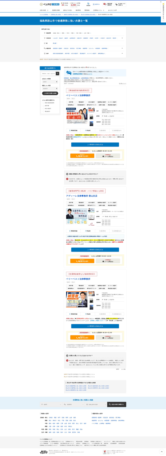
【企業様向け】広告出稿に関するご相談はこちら (70, 445)
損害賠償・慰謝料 (57, 48)
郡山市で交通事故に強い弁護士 (88, 14)
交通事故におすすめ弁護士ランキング (48, 445)
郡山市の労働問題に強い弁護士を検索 (76, 388)
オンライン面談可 (91, 53)
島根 (54, 429)
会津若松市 (72, 38)
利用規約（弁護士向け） (96, 441)
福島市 (66, 38)
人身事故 (101, 423)
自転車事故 (121, 420)
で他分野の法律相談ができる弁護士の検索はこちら (57, 59)
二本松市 (102, 38)
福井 (85, 423)
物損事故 (108, 423)
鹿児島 (74, 432)
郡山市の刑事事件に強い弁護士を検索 (98, 388)
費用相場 (87, 10)
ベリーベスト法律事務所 (78, 95)
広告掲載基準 (113, 443)
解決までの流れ (67, 10)
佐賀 (54, 432)
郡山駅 (54, 43)
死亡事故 (78, 48)
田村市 (114, 38)
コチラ (90, 74)
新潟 (69, 423)
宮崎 (69, 432)
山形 (71, 417)
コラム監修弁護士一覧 (97, 443)
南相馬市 (85, 38)
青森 (55, 417)
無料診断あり (101, 53)
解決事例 (78, 10)
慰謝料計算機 (56, 10)
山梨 (65, 423)
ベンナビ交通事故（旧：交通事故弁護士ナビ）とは (52, 441)
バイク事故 (95, 423)
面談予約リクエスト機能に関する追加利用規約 (95, 445)
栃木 (74, 420)
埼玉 (59, 420)
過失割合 (72, 48)
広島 (62, 429)
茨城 (67, 420)
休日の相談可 (74, 53)
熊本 (62, 432)
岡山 (58, 429)
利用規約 (66, 78)
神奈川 (54, 420)
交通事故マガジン (70, 441)
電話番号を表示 (83, 156)
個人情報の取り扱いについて (67, 443)
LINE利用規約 (84, 78)
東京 (50, 420)
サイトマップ (107, 441)
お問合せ (78, 443)
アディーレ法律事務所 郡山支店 (81, 196)
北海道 (50, 417)
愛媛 (77, 429)
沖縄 (78, 432)
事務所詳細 (74, 130)
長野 (73, 423)
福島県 (68, 98)
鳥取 (50, 429)
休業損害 (97, 48)
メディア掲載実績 (44, 443)
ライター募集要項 (54, 443)
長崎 (58, 432)
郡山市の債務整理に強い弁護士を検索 (76, 390)
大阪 (50, 426)
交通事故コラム (86, 443)
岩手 (59, 417)
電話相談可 (82, 53)
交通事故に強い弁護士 (56, 14)
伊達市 (91, 38)
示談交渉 (66, 48)
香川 (73, 429)
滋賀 (62, 426)
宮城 (63, 417)
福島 (74, 417)
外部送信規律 (122, 443)
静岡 (58, 423)
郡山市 (61, 38)
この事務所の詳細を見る (95, 144)
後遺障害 (85, 48)
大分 (65, 432)
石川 (81, 423)
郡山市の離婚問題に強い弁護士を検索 (76, 386)
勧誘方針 (106, 443)
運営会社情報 (79, 441)
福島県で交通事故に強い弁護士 (71, 14)
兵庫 (54, 426)
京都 (58, 426)
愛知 (50, 423)
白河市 (96, 38)
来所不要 (67, 53)
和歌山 (70, 426)
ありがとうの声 (112, 10)
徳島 (69, 429)
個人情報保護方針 (75, 78)
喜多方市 (108, 38)
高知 (81, 429)
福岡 (50, 432)
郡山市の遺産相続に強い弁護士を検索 (98, 386)
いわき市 (55, 38)
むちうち (91, 48)
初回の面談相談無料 (58, 53)
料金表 (89, 130)
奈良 (65, 426)
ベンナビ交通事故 (44, 14)
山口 (65, 429)
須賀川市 (79, 38)
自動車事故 (104, 48)
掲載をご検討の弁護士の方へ (119, 441)
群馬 (71, 420)
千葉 (63, 420)
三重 (62, 423)
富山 (77, 423)
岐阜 (54, 423)
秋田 (67, 417)
